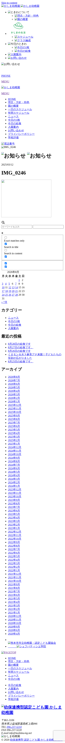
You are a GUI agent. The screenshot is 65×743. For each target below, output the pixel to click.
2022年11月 (14, 535)
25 (6, 294)
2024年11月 (14, 450)
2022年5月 (14, 556)
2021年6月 (14, 595)
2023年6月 (14, 510)
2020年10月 (14, 623)
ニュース (13, 116)
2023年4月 (14, 517)
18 (6, 291)
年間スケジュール (18, 112)
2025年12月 (14, 405)
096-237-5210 (14, 727)
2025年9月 (14, 415)
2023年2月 (14, 524)
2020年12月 (14, 616)
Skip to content (9, 2)
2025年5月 (14, 429)
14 (16, 287)
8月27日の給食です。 (20, 347)
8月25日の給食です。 (20, 361)
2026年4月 (14, 391)
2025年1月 (14, 443)
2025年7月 (14, 422)
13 (13, 287)
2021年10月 (14, 580)
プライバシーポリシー (21, 134)
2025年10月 (14, 412)
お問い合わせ (16, 130)
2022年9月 (14, 542)
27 (13, 294)
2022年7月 (14, 549)
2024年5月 (14, 471)
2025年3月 (14, 436)
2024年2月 (14, 482)
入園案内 (13, 126)
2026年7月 (14, 380)
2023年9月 (14, 500)
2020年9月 (14, 626)
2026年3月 (14, 394)
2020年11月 (14, 619)
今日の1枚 (14, 119)
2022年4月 (14, 559)
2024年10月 (14, 454)
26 (9, 294)
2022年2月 (14, 566)
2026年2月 (14, 398)
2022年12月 (14, 531)
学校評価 (13, 137)
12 (9, 287)
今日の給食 (14, 123)
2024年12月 (14, 447)
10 (3, 287)
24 (3, 294)
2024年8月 (14, 461)
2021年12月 (14, 573)
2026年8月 (14, 376)
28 (16, 294)
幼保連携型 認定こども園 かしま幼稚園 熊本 (36, 739)
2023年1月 (14, 528)
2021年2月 (14, 609)
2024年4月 (14, 475)
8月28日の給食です (19, 343)
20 (13, 291)
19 (9, 291)
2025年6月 (14, 426)
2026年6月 (14, 383)
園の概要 (13, 105)
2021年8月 (14, 588)
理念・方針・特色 (18, 102)
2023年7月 (14, 507)
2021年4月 (14, 602)
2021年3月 (14, 605)
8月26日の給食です (19, 350)
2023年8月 (14, 503)
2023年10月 (14, 496)
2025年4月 (14, 433)
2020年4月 (14, 633)
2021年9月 (14, 584)
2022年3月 (14, 563)
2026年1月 (14, 401)
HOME (12, 99)
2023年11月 (14, 493)
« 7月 (4, 302)
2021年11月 (14, 577)
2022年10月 (14, 538)
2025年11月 (14, 408)
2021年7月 (14, 591)
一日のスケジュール (20, 109)
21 (16, 291)
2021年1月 (14, 612)
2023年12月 (14, 489)
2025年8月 (14, 419)
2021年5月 (14, 598)
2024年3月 (14, 478)
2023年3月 (14, 521)
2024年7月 (14, 464)
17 (3, 291)
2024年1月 (14, 485)
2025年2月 (14, 440)
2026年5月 (14, 387)
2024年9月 (14, 457)
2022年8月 (14, 545)
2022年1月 (14, 570)
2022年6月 (14, 552)
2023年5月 (14, 514)
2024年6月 (14, 468)
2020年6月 (14, 630)
